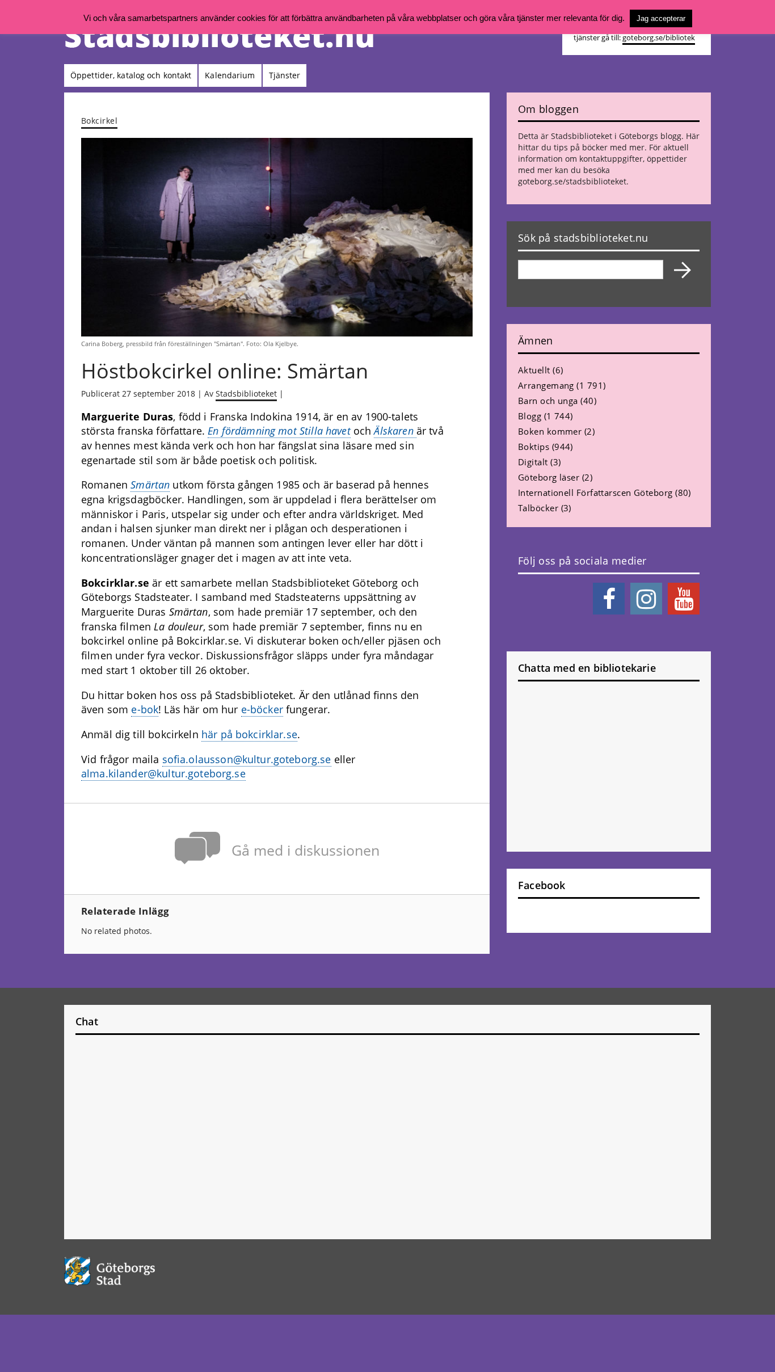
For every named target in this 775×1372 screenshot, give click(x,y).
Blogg (529, 416)
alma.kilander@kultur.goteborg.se (163, 773)
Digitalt (533, 462)
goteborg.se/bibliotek (658, 38)
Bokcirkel (99, 120)
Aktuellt (534, 370)
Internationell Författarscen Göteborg (595, 492)
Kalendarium (230, 75)
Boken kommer (550, 431)
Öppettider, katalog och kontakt (130, 75)
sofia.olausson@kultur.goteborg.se (246, 759)
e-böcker (262, 709)
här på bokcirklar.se (249, 734)
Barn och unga (548, 400)
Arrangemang (546, 385)
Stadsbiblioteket (246, 393)
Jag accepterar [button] (661, 18)
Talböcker (538, 508)
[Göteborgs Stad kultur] (138, 1271)
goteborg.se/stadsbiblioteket (572, 181)
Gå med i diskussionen (305, 850)
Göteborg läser (548, 477)
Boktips (533, 446)
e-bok (144, 709)
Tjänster (285, 75)
